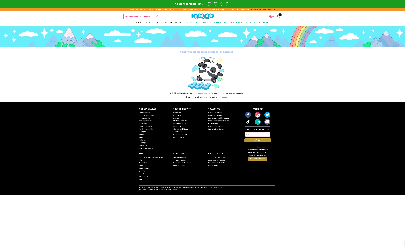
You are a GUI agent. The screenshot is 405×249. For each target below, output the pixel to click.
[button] (273, 16)
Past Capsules (178, 137)
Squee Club (143, 166)
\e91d (157, 16)
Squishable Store (205, 93)
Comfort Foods (144, 113)
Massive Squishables (146, 129)
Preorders (176, 118)
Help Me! (142, 160)
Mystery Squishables (180, 121)
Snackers (142, 134)
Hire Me (141, 174)
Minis (205, 23)
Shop (139, 22)
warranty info (263, 150)
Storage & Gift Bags (180, 129)
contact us (223, 97)
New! (266, 23)
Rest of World (213, 166)
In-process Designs (215, 115)
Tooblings (142, 143)
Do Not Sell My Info (257, 159)
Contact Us (143, 163)
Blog (140, 179)
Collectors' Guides (215, 113)
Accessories (177, 132)
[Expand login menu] (271, 16)
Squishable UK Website (216, 163)
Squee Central (144, 168)
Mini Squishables (145, 118)
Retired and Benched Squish (218, 121)
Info (177, 22)
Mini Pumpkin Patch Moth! (262, 9)
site (224, 93)
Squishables (193, 23)
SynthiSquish (143, 145)
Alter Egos (142, 132)
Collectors (152, 22)
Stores (166, 22)
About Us (142, 171)
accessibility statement (257, 155)
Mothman (255, 23)
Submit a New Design (216, 129)
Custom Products (179, 160)
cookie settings (263, 147)
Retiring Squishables (146, 148)
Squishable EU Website (216, 160)
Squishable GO (178, 126)
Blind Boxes (177, 113)
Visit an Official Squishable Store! (151, 157)
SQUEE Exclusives (179, 123)
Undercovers (143, 123)
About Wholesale (179, 157)
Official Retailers (179, 166)
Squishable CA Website (216, 157)
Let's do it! (257, 140)
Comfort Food (219, 23)
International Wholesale (182, 163)
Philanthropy (143, 176)
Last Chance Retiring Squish (218, 118)
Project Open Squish (215, 126)
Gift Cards (177, 115)
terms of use (252, 150)
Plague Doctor (239, 23)
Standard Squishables (146, 115)
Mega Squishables (145, 126)
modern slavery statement (258, 152)
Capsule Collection (180, 134)
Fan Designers (213, 123)
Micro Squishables (145, 121)
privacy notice (251, 147)
